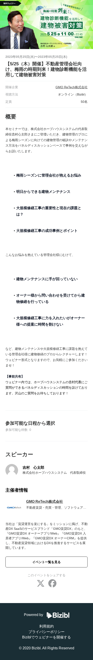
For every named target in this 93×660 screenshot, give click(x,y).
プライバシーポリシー (46, 632)
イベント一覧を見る (46, 562)
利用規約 (46, 626)
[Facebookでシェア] (52, 584)
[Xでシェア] (41, 584)
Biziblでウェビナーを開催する (46, 637)
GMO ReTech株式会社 (44, 501)
